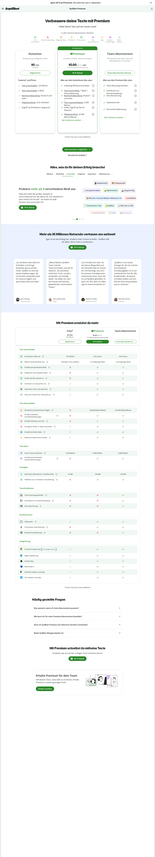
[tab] (49, 174)
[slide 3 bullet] (77, 219)
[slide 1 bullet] (72, 219)
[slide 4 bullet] (79, 219)
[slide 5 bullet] (81, 219)
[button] (151, 2)
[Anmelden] (152, 8)
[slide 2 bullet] (74, 219)
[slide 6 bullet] (83, 219)
